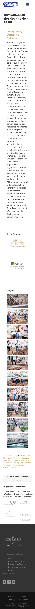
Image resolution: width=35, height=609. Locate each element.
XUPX (22, 607)
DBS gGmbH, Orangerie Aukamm (14, 34)
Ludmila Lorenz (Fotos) (11, 460)
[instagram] (9, 582)
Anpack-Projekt (14, 458)
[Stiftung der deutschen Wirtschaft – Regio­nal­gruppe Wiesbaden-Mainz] (17, 262)
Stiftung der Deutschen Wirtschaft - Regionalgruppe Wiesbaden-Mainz (17, 465)
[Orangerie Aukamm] (17, 240)
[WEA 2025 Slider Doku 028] (10, 3)
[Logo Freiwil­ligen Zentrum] (25, 499)
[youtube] (13, 582)
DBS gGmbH (25, 458)
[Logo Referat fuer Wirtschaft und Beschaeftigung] (25, 512)
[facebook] (4, 582)
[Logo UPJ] (10, 499)
